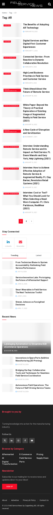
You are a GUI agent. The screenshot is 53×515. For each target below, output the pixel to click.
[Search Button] (49, 4)
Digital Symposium (11, 146)
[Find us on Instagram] (18, 440)
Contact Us (44, 500)
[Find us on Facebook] (25, 440)
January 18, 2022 (30, 96)
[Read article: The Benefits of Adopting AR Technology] (12, 30)
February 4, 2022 (30, 67)
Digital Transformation (10, 90)
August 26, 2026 (23, 364)
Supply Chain (42, 458)
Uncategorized (9, 57)
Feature (7, 25)
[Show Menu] (3, 4)
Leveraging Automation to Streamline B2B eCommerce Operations (25, 345)
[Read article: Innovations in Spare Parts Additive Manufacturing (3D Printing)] (7, 361)
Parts (22, 462)
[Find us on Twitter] (4, 440)
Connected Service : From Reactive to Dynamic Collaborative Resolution (36, 59)
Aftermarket (8, 454)
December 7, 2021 (30, 137)
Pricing (39, 454)
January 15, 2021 (30, 162)
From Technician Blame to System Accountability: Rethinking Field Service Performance (31, 265)
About (4, 500)
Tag (10, 13)
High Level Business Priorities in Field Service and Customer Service (35, 75)
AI (3, 458)
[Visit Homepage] (26, 4)
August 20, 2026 (23, 391)
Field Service (25, 458)
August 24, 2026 (23, 379)
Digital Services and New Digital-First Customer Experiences (35, 43)
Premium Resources (11, 105)
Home (4, 13)
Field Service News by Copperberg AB (22, 506)
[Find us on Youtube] (32, 440)
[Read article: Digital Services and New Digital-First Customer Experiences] (12, 46)
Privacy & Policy (29, 500)
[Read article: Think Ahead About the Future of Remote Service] (12, 94)
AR (15, 13)
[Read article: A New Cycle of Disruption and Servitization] (12, 135)
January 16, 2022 (30, 124)
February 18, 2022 (31, 31)
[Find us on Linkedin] (11, 440)
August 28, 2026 (11, 351)
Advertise (15, 500)
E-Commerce (25, 454)
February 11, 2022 (31, 51)
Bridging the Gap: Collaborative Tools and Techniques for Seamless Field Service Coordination (32, 373)
